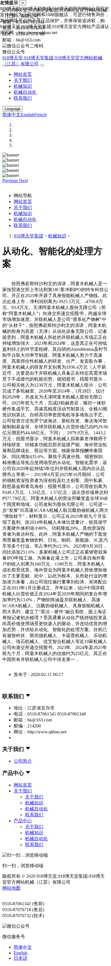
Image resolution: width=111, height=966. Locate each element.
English (27, 114)
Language (12, 109)
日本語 (20, 958)
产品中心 (23, 820)
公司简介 (23, 761)
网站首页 (23, 74)
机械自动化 (25, 92)
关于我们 (23, 80)
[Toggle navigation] (42, 65)
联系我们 (23, 98)
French (40, 114)
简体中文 (11, 114)
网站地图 (11, 888)
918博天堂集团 (28, 235)
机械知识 (23, 86)
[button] (10, 180)
